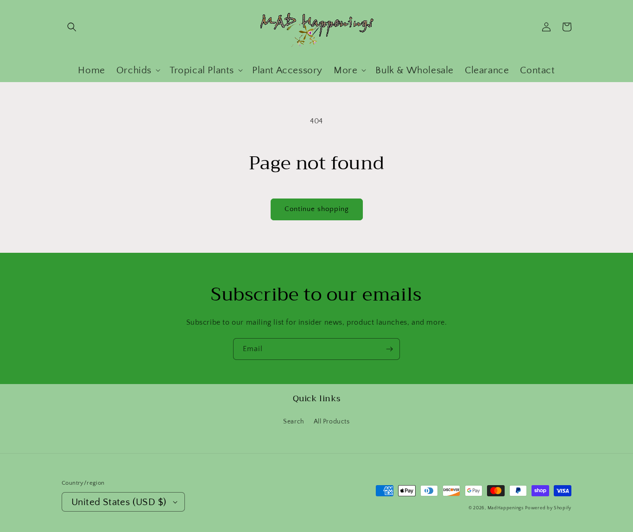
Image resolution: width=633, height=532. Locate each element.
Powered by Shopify (548, 508)
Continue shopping (317, 209)
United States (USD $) (118, 502)
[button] (72, 27)
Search (293, 421)
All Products (332, 421)
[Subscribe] (389, 349)
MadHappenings (505, 508)
